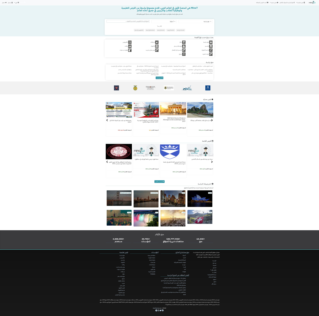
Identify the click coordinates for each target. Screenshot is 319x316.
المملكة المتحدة (182, 260)
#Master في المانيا (160, 30)
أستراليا (184, 255)
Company (152, 274)
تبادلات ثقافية (121, 281)
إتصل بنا (214, 272)
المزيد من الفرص (159, 181)
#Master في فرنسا (170, 30)
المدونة (214, 265)
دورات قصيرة (122, 292)
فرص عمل (122, 285)
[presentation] (107, 120)
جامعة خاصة (152, 260)
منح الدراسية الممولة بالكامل (287, 2)
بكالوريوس (122, 258)
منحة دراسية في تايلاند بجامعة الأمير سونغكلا (202, 120)
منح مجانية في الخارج (182, 252)
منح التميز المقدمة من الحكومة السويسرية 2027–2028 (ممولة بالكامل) (147, 121)
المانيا (184, 258)
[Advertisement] (159, 312)
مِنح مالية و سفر (121, 276)
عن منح (214, 263)
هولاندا (184, 272)
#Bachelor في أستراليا (150, 30)
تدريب (123, 283)
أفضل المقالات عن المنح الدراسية (178, 275)
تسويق (22, 2)
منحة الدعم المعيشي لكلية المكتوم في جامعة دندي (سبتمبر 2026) (174, 163)
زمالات (123, 265)
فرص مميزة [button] (274, 2)
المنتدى (214, 268)
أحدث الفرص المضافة (261, 2)
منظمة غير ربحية (151, 255)
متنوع (123, 279)
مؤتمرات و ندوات (121, 269)
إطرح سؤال (213, 270)
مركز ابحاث (152, 262)
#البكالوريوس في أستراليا (139, 30)
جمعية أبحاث (152, 265)
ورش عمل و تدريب (120, 267)
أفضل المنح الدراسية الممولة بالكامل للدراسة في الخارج (173, 280)
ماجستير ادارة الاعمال (120, 295)
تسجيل (10, 2)
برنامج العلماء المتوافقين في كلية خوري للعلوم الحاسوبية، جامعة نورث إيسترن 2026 (120, 163)
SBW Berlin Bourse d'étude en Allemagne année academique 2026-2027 (174, 119)
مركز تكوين (153, 269)
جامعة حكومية (152, 258)
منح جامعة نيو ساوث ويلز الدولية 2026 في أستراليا (120, 121)
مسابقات (123, 272)
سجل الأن (214, 284)
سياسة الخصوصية (212, 275)
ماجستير (123, 260)
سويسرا (184, 265)
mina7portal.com (157, 308)
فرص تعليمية (124, 252)
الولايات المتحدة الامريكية (180, 262)
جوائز (123, 274)
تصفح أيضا (159, 78)
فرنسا (184, 267)
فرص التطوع (122, 288)
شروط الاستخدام (212, 277)
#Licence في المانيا (180, 30)
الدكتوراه (123, 262)
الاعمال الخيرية (152, 272)
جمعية (153, 267)
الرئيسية (214, 261)
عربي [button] (16, 2)
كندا (185, 269)
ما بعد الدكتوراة (121, 290)
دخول (3, 2)
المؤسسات (155, 252)
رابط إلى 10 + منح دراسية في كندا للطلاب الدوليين (175, 278)
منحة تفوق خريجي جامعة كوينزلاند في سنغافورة (146, 159)
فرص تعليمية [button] (300, 2)
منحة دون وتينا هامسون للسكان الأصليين (202, 159)
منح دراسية (122, 255)
